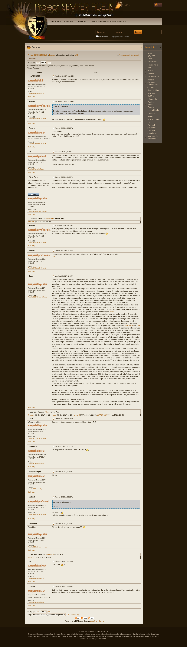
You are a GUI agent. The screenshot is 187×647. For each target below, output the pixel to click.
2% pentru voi (153, 77)
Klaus (46, 412)
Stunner (31, 415)
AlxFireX (31, 557)
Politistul (151, 113)
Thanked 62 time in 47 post (37, 438)
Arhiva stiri (151, 62)
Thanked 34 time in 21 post (37, 144)
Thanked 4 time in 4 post (36, 169)
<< (38, 63)
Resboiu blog (153, 90)
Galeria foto (103, 21)
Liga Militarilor (153, 110)
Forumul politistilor (151, 126)
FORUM (69, 21)
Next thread (135, 55)
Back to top (31, 96)
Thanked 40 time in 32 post (37, 118)
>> (49, 63)
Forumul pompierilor (152, 132)
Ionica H (31, 222)
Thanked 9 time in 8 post (36, 93)
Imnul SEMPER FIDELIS (151, 56)
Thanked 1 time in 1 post (36, 489)
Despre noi (81, 21)
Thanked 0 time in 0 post (36, 463)
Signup (126, 36)
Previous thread (124, 55)
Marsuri (150, 70)
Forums (52, 55)
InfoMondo (152, 99)
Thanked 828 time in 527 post (37, 297)
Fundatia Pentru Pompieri (151, 104)
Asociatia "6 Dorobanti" (152, 137)
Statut (92, 21)
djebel (54, 415)
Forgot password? (117, 36)
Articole (150, 73)
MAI (76, 55)
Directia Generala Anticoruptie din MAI (152, 83)
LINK (53, 257)
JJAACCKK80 (102, 415)
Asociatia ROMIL (151, 94)
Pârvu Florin (49, 219)
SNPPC (150, 116)
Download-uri (118, 21)
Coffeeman (49, 554)
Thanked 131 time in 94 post (37, 547)
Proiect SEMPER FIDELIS (37, 55)
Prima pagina (57, 21)
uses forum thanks (97, 621)
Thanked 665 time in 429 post (37, 211)
